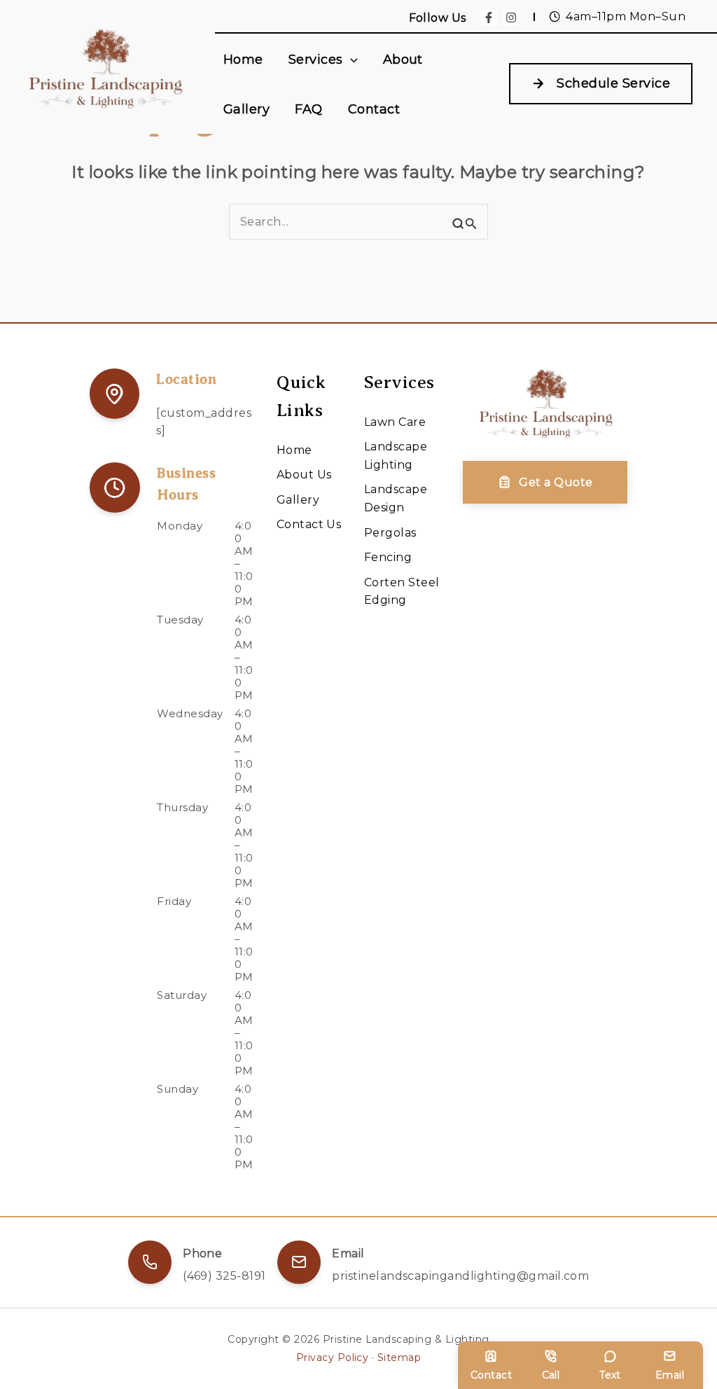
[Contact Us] (309, 525)
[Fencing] (388, 557)
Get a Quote (555, 482)
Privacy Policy (332, 1357)
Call (551, 1375)
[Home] (294, 450)
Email (669, 1375)
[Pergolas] (390, 533)
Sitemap (399, 1357)
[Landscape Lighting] (402, 456)
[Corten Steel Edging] (402, 591)
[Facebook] (488, 17)
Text (610, 1375)
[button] (350, 59)
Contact (491, 1375)
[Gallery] (298, 500)
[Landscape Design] (402, 498)
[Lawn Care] (395, 422)
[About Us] (304, 475)
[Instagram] (511, 17)
